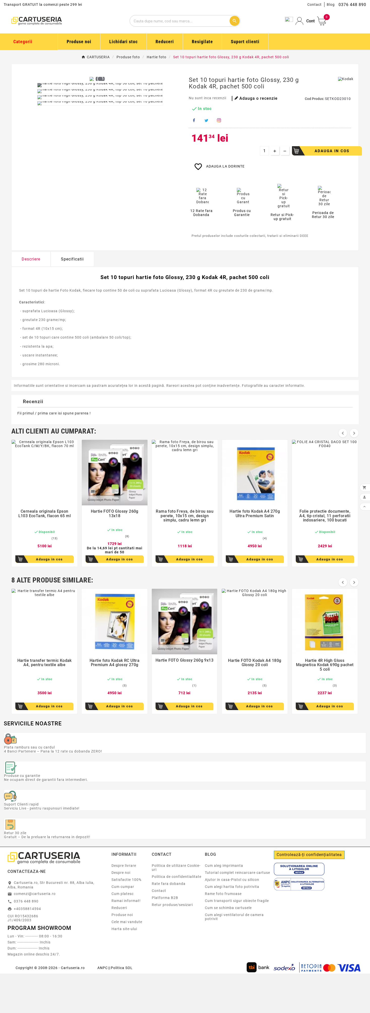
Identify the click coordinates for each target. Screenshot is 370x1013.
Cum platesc (123, 894)
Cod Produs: (315, 99)
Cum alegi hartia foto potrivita (232, 887)
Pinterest (219, 120)
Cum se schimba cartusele (228, 908)
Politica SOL (122, 968)
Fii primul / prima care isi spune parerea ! (54, 413)
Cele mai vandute (127, 922)
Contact (314, 5)
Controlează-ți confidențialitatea (309, 854)
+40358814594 (27, 909)
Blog (331, 5)
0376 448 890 (26, 901)
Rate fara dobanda (169, 884)
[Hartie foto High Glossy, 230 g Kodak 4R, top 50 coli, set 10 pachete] (100, 85)
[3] (41, 538)
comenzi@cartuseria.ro (35, 894)
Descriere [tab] (31, 259)
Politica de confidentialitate (176, 877)
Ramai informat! (126, 901)
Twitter (206, 120)
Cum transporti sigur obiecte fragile (237, 901)
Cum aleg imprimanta (224, 866)
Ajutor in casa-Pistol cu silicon (232, 880)
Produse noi (122, 915)
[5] (49, 538)
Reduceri (119, 908)
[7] (116, 536)
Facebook (194, 120)
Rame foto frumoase (223, 894)
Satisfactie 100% (126, 880)
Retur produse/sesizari (172, 905)
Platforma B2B (165, 898)
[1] (32, 538)
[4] (45, 538)
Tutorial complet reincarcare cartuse (237, 873)
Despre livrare (124, 866)
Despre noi (121, 873)
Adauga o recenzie (258, 98)
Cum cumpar (123, 887)
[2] (37, 538)
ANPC (102, 968)
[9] (121, 536)
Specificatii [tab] (72, 259)
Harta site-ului (124, 929)
